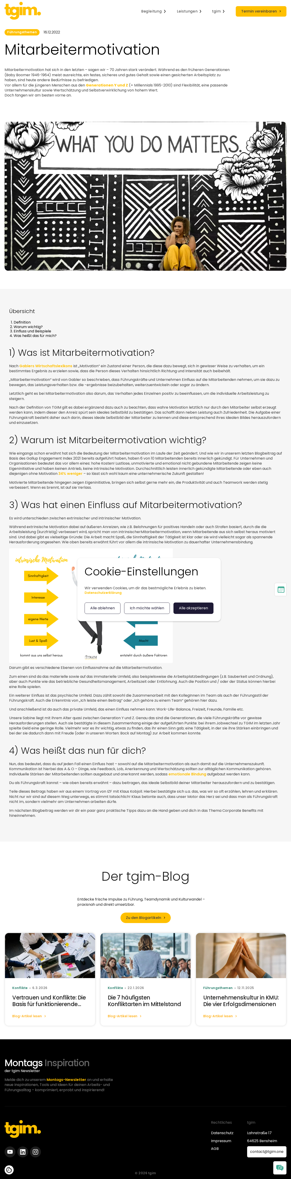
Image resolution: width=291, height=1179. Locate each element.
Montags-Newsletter (66, 1079)
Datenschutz (222, 1133)
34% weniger (70, 473)
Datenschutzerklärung (103, 592)
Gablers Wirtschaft (37, 365)
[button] (153, 11)
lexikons (64, 365)
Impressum (221, 1141)
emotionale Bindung (187, 774)
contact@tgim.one (266, 1151)
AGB (215, 1148)
